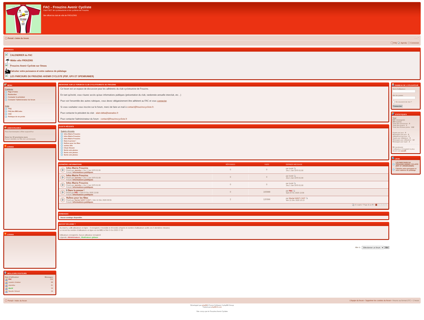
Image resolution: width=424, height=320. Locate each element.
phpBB (204, 305)
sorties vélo (68, 145)
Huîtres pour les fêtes (72, 143)
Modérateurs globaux (89, 237)
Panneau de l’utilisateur (406, 85)
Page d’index (13, 92)
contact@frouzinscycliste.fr (140, 107)
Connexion (414, 43)
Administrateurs (74, 237)
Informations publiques (83, 172)
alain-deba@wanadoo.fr (107, 113)
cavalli (403, 151)
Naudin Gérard (14, 291)
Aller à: (358, 247)
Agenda (404, 43)
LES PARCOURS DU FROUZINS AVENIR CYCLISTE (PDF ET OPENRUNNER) (407, 164)
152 (51, 279)
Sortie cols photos (71, 150)
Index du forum (22, 38)
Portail (10, 38)
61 (52, 285)
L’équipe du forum (357, 300)
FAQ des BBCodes (15, 111)
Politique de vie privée (16, 116)
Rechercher (12, 94)
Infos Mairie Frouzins (72, 134)
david (10, 288)
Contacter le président (16, 97)
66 (52, 282)
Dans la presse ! (70, 141)
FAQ (395, 43)
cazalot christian (14, 282)
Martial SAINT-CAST (83, 200)
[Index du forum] (23, 18)
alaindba (11, 285)
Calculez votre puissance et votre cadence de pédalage (406, 169)
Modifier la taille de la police (416, 37)
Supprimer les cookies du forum (378, 300)
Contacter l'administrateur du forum (21, 100)
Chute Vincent (69, 148)
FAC (10, 279)
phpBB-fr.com (216, 307)
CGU (10, 114)
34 (52, 288)
